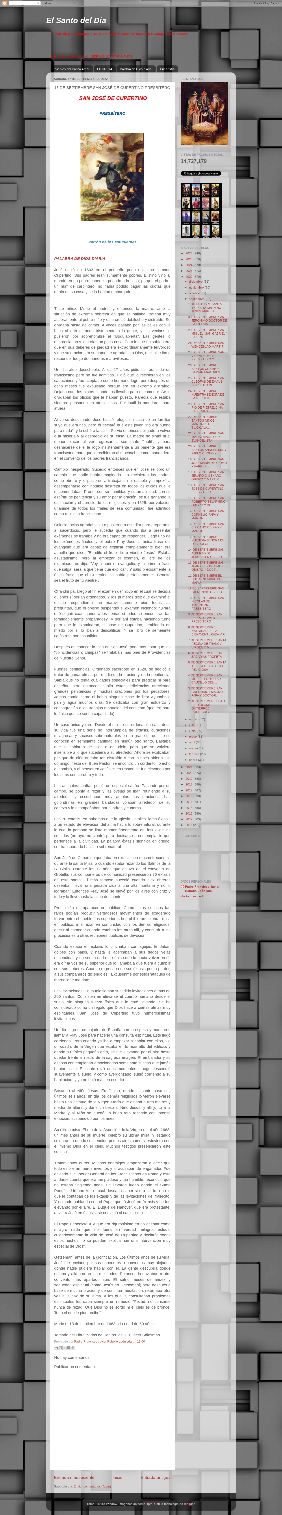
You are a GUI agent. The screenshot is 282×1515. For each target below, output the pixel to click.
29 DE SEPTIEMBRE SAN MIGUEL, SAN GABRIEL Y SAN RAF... (208, 333)
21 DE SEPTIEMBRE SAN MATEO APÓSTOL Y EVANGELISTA (206, 437)
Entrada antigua (156, 1477)
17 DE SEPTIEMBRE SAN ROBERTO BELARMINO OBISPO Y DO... (207, 501)
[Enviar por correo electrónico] (56, 1348)
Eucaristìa (167, 69)
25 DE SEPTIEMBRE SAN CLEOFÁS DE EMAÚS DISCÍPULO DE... (206, 381)
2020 (189, 773)
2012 (189, 819)
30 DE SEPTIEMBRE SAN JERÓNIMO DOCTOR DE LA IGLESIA (207, 320)
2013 (189, 813)
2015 (189, 802)
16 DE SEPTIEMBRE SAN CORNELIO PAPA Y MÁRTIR (206, 514)
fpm (149, 1504)
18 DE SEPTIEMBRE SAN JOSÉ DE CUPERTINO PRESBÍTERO (206, 488)
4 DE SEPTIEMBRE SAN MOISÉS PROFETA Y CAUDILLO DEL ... (205, 679)
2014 (189, 807)
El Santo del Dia (76, 20)
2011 (189, 825)
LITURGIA (104, 69)
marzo (194, 748)
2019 (189, 778)
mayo (193, 736)
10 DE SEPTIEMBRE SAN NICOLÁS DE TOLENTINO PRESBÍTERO (206, 603)
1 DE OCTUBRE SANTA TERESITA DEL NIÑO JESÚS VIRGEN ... (204, 307)
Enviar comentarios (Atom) (92, 1486)
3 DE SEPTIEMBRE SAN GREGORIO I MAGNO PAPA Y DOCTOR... (205, 692)
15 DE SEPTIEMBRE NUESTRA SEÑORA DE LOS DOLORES (206, 540)
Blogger (189, 1504)
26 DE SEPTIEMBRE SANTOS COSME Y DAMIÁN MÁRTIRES (204, 369)
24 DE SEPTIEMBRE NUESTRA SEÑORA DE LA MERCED (206, 394)
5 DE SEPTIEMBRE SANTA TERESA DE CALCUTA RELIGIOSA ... (207, 666)
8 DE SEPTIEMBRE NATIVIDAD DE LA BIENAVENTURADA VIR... (207, 631)
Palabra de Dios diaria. (136, 69)
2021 (189, 767)
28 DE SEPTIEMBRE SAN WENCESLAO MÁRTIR (206, 344)
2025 (189, 259)
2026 (189, 253)
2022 (189, 276)
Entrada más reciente (74, 1477)
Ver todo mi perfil (192, 896)
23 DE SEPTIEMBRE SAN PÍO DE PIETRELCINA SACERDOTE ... (206, 407)
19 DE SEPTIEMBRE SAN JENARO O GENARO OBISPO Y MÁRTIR (206, 475)
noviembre (197, 287)
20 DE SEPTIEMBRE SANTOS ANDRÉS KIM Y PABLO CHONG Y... (207, 450)
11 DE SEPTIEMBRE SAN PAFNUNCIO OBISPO (206, 590)
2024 (189, 265)
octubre (194, 293)
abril (192, 742)
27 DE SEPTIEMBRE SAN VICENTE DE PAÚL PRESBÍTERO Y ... (206, 356)
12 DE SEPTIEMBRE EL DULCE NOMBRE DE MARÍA (205, 579)
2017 (189, 790)
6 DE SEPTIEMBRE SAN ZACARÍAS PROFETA (205, 655)
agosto (194, 719)
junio (193, 731)
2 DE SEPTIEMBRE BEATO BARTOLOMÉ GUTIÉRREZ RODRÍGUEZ (207, 707)
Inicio (117, 1477)
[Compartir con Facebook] (69, 1348)
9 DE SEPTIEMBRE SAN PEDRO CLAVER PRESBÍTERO (205, 618)
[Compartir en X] (64, 1348)
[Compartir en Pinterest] (73, 1348)
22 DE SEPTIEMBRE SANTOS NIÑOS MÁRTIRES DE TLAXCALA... (202, 422)
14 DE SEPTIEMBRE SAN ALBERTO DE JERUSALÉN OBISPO (206, 553)
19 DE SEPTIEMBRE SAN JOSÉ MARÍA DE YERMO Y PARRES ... (207, 463)
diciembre (196, 281)
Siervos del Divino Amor (72, 69)
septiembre (197, 299)
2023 (189, 270)
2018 (189, 784)
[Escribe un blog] (60, 1348)
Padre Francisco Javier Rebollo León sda (202, 889)
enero (193, 759)
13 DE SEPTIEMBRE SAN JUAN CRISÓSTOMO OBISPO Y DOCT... (206, 566)
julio (192, 725)
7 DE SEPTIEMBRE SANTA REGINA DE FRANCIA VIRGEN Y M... (207, 644)
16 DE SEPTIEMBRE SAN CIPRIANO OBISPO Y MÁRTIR (206, 527)
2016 (189, 796)
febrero (194, 754)
